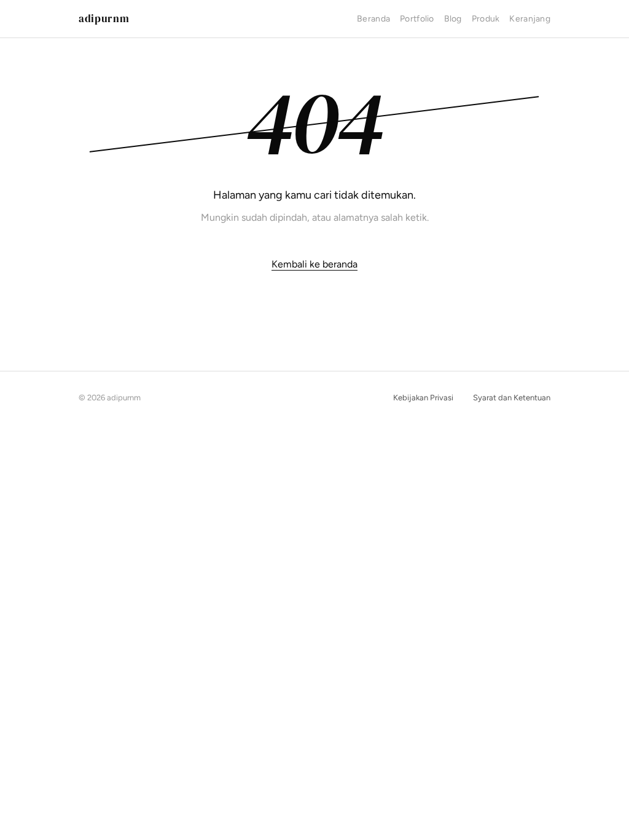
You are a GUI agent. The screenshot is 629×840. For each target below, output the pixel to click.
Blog (453, 19)
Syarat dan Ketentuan (511, 397)
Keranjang (529, 19)
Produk (486, 19)
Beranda (373, 19)
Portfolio (417, 19)
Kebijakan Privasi (423, 397)
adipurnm (104, 18)
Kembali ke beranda (314, 264)
